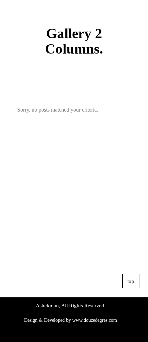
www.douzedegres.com (94, 320)
